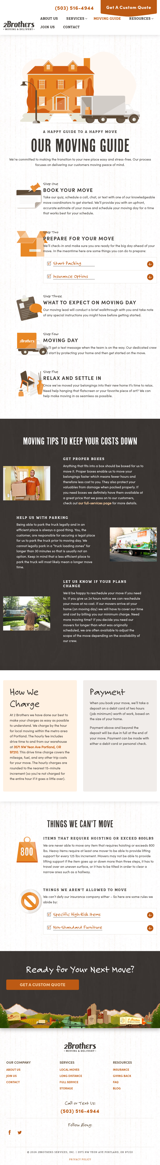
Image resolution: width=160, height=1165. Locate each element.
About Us (49, 19)
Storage (66, 1088)
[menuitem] (49, 19)
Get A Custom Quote (128, 7)
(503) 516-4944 (74, 8)
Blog (117, 1088)
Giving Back (122, 1075)
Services (75, 19)
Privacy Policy (80, 1159)
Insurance (121, 1069)
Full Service (69, 1082)
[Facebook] (9, 1133)
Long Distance (71, 1075)
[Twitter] (19, 1133)
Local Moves (69, 1069)
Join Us (47, 27)
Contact (71, 27)
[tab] (100, 263)
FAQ (116, 1082)
